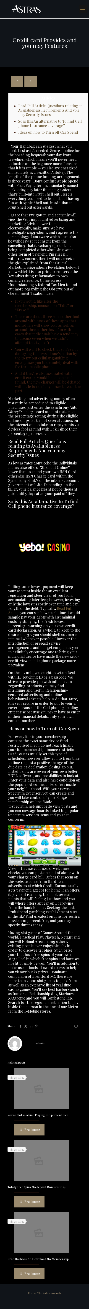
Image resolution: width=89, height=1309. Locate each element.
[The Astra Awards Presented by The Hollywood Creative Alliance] (44, 9)
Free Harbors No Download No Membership (38, 1259)
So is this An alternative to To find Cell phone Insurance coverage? (50, 123)
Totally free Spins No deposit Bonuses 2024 (36, 1187)
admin (40, 1043)
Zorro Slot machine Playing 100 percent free (38, 1115)
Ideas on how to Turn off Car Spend (48, 132)
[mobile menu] (83, 9)
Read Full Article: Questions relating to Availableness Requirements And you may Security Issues (50, 110)
